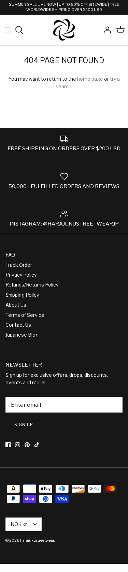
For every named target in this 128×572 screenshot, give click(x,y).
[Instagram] (17, 444)
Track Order (18, 265)
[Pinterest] (27, 444)
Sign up (23, 424)
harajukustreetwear (37, 540)
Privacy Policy (21, 275)
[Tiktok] (36, 444)
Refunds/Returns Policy (31, 285)
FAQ (10, 255)
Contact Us (18, 325)
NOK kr (19, 524)
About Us (15, 305)
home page (90, 79)
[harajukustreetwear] (64, 30)
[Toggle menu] (7, 29)
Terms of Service (24, 315)
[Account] (105, 29)
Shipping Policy (22, 295)
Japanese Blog (22, 335)
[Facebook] (8, 444)
